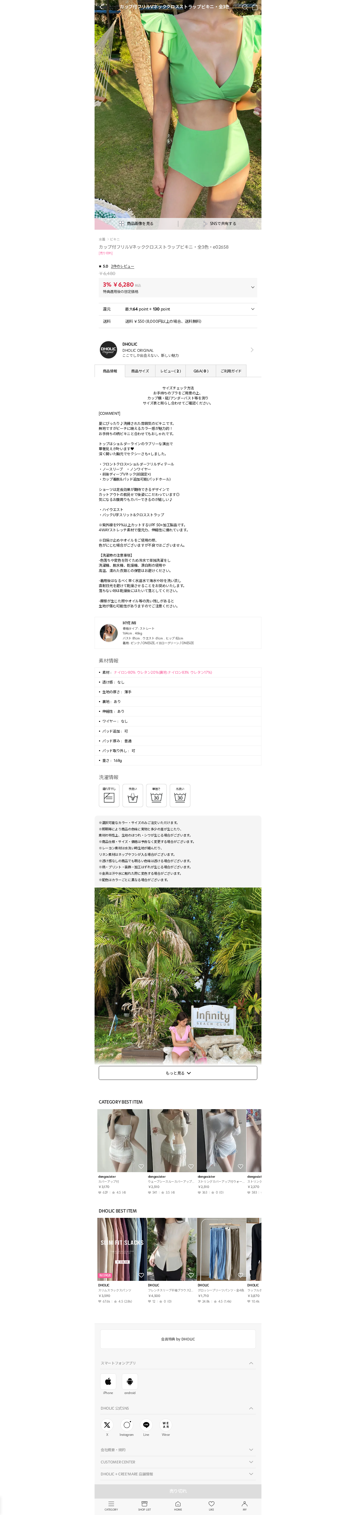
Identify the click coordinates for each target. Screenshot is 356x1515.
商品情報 (110, 371)
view (251, 349)
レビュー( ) (170, 371)
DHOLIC (103, 1285)
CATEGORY (111, 1509)
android (129, 1393)
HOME (178, 1509)
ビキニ (115, 239)
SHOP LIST (144, 1509)
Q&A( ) (201, 371)
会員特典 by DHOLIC (178, 1339)
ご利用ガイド (231, 371)
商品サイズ (140, 371)
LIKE (211, 1509)
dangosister (106, 1177)
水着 (102, 239)
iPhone (108, 1393)
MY (245, 1509)
